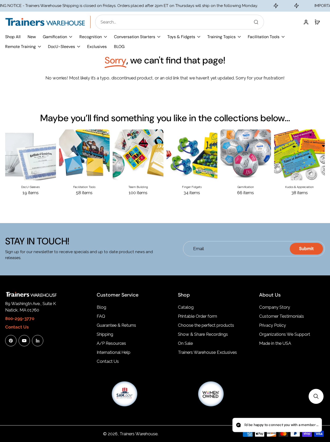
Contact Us (108, 361)
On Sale (185, 343)
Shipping (105, 334)
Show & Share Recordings (203, 334)
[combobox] (181, 22)
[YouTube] (24, 340)
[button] (316, 396)
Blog (101, 307)
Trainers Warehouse (139, 433)
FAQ (101, 316)
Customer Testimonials (281, 316)
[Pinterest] (10, 340)
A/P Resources (111, 343)
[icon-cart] (317, 22)
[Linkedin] (37, 340)
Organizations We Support (284, 334)
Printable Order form (197, 316)
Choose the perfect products (206, 325)
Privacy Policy (272, 325)
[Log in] (305, 22)
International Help (113, 352)
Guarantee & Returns (116, 325)
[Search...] (256, 22)
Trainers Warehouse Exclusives (207, 352)
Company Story (274, 307)
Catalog (186, 307)
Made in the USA (275, 343)
